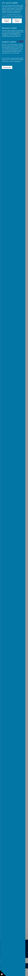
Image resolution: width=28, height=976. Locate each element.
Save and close (7, 67)
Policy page (16, 61)
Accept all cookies (6, 20)
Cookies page (17, 16)
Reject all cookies (17, 20)
